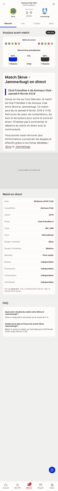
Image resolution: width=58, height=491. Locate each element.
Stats (51, 23)
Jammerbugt (23, 146)
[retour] (4, 4)
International (48, 235)
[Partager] (53, 4)
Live (23, 23)
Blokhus (50, 248)
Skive (8, 146)
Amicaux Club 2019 (29, 3)
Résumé (8, 23)
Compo (37, 23)
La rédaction (13, 289)
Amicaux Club (47, 208)
